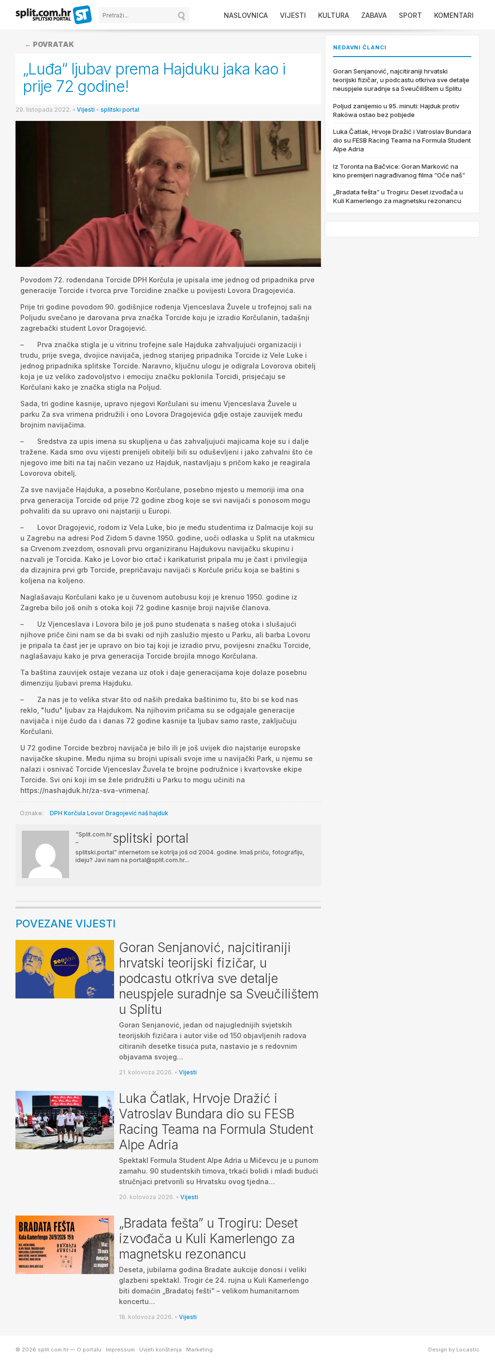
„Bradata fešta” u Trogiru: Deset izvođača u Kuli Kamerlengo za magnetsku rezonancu (208, 1238)
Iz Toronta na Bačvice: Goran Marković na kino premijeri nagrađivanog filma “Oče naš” (399, 170)
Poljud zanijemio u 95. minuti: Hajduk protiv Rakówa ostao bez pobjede (396, 110)
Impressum (120, 1349)
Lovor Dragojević (112, 813)
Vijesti (293, 15)
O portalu (89, 1349)
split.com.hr (54, 15)
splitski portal (120, 109)
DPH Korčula (68, 813)
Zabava (374, 15)
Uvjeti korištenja (160, 1349)
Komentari (454, 15)
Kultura (333, 15)
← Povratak (49, 44)
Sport (410, 15)
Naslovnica (246, 15)
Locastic (468, 1349)
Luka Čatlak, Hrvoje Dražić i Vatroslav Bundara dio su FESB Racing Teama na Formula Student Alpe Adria (216, 1121)
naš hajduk (153, 813)
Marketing (199, 1349)
